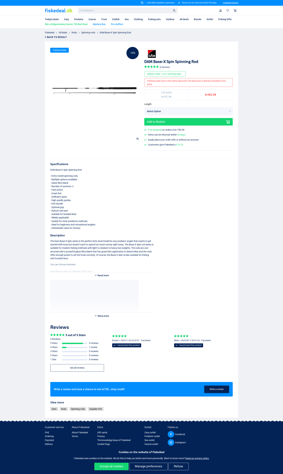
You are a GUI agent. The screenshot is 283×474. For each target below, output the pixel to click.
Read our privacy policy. (197, 458)
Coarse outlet (151, 444)
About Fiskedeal (80, 432)
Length (147, 104)
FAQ (47, 432)
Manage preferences (148, 466)
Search (174, 10)
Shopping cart (235, 10)
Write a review (217, 389)
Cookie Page (103, 444)
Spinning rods (88, 32)
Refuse (178, 466)
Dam (54, 409)
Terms (75, 436)
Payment (49, 440)
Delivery (49, 444)
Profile (220, 10)
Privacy (101, 436)
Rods (74, 32)
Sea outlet (149, 440)
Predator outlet (152, 436)
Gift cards (102, 432)
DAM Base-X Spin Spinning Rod (115, 32)
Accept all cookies (111, 466)
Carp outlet (150, 432)
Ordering (49, 436)
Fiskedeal (49, 32)
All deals (63, 32)
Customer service (230, 3)
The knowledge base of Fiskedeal (114, 440)
